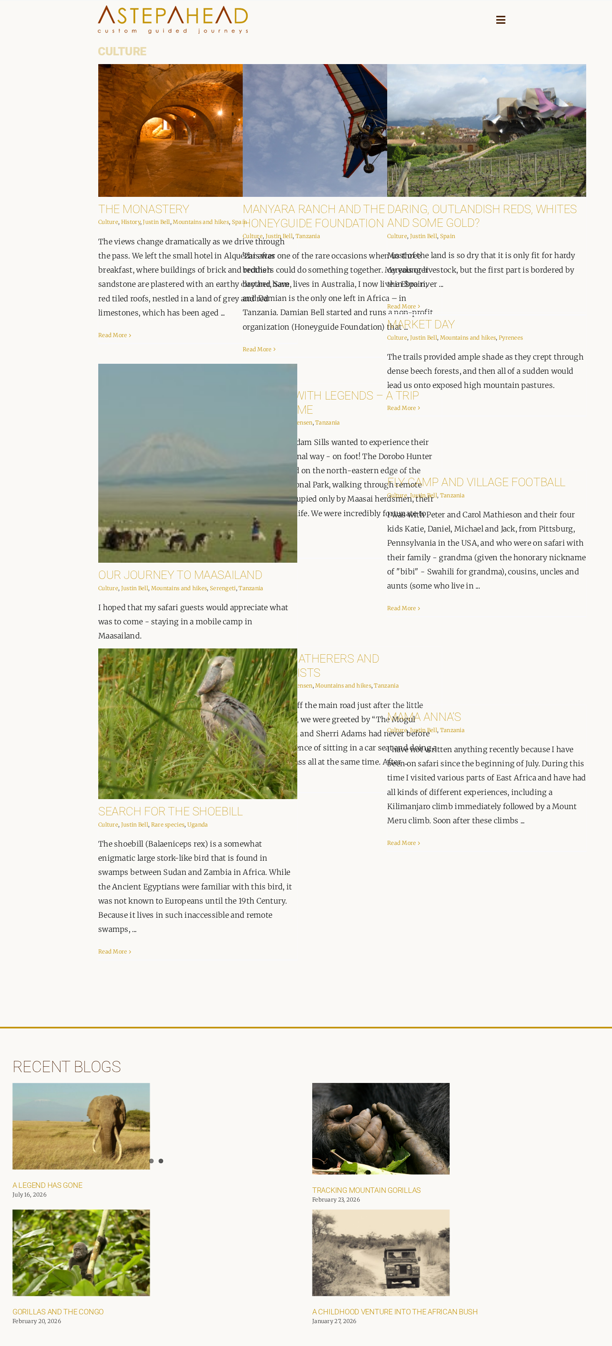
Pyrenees (511, 337)
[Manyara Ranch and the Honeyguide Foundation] (342, 130)
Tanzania (308, 236)
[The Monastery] (197, 130)
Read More (112, 335)
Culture (108, 222)
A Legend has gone (47, 1185)
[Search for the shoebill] (197, 723)
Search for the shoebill (170, 811)
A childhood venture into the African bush (395, 1311)
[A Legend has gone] (81, 1126)
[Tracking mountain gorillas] (381, 1129)
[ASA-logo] (173, 9)
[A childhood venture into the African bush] (381, 1252)
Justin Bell (156, 222)
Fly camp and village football (476, 482)
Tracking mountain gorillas (366, 1190)
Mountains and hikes (201, 222)
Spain (447, 236)
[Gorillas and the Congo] (81, 1252)
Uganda (197, 824)
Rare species (168, 824)
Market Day (421, 324)
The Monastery (143, 209)
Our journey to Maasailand (180, 575)
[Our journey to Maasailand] (197, 463)
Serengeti (223, 588)
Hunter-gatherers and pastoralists (311, 666)
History (130, 222)
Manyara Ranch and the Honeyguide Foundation (314, 216)
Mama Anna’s (424, 717)
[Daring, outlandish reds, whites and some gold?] (486, 130)
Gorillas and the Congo (58, 1311)
